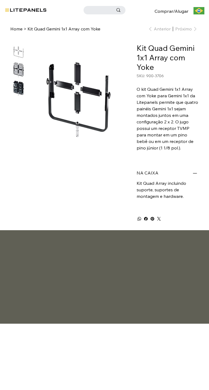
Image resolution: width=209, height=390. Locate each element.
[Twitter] (159, 218)
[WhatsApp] (139, 218)
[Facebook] (146, 218)
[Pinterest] (152, 218)
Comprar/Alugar (172, 11)
